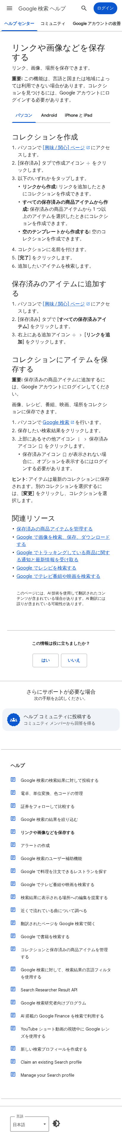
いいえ (74, 660)
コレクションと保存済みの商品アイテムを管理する (64, 953)
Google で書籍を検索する (45, 936)
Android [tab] (49, 115)
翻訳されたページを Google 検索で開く (58, 923)
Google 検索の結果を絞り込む (49, 819)
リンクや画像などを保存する (48, 832)
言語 (19, 1116)
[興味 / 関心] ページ (64, 148)
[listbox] (29, 1124)
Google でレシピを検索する (46, 568)
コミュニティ (53, 23)
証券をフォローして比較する (48, 806)
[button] (9, 8)
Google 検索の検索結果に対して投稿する (60, 780)
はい (45, 660)
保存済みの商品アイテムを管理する (55, 529)
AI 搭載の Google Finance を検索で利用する (62, 1016)
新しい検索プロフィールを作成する (54, 1049)
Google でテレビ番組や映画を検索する (58, 576)
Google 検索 (56, 422)
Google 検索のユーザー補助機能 (51, 858)
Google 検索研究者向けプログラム (53, 1003)
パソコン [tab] (24, 115)
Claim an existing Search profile (51, 1062)
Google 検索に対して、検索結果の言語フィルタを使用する (66, 973)
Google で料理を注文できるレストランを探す (64, 871)
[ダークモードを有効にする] (56, 1123)
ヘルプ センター (19, 23)
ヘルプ (18, 766)
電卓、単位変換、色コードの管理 (52, 793)
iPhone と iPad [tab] (78, 115)
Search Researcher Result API (49, 990)
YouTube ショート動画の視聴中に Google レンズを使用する (65, 1032)
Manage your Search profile (47, 1075)
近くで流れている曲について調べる (54, 910)
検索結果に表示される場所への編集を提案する (64, 897)
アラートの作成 (35, 845)
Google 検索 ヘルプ (42, 8)
